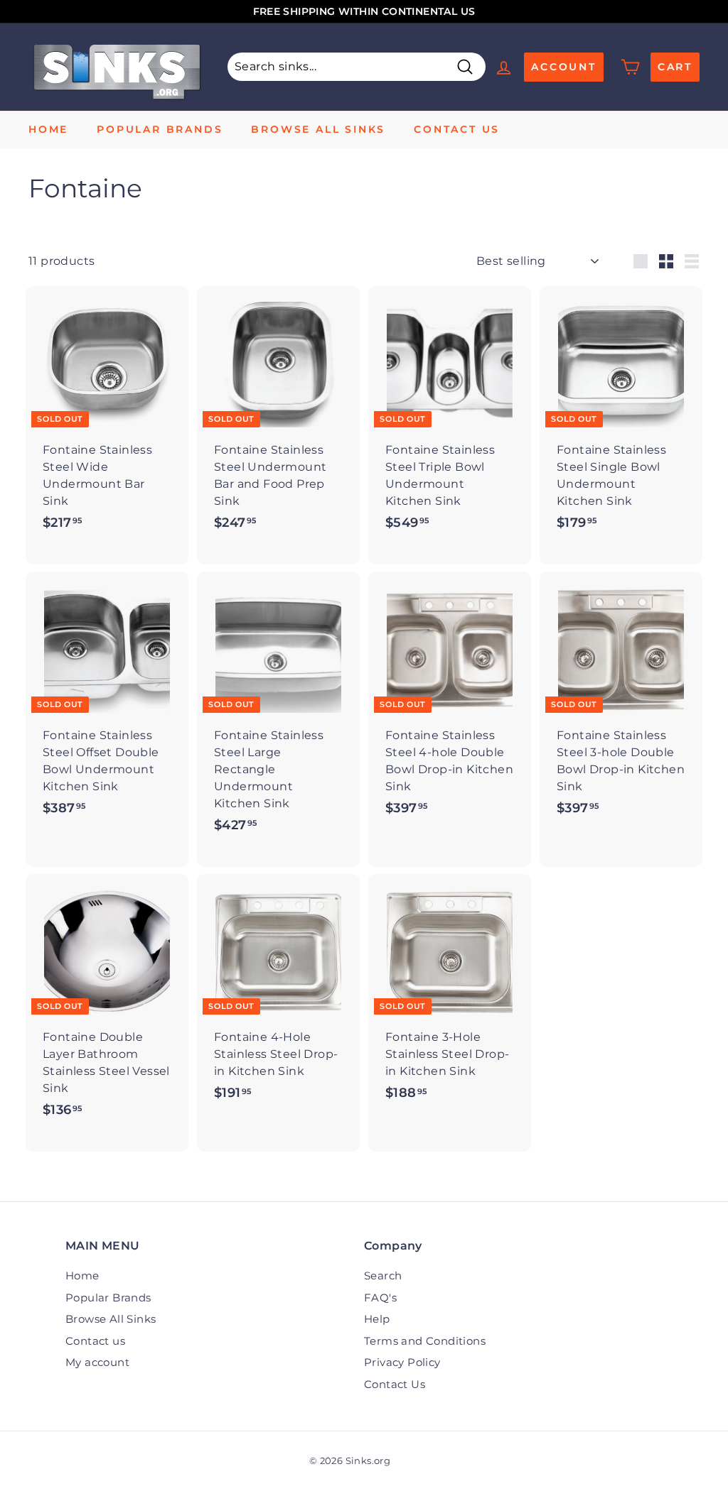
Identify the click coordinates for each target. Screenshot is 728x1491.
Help (377, 1319)
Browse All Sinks (318, 129)
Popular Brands (160, 129)
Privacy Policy (402, 1362)
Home (48, 129)
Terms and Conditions (425, 1341)
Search (383, 1275)
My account (97, 1362)
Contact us (457, 129)
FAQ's (380, 1297)
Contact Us (394, 1384)
